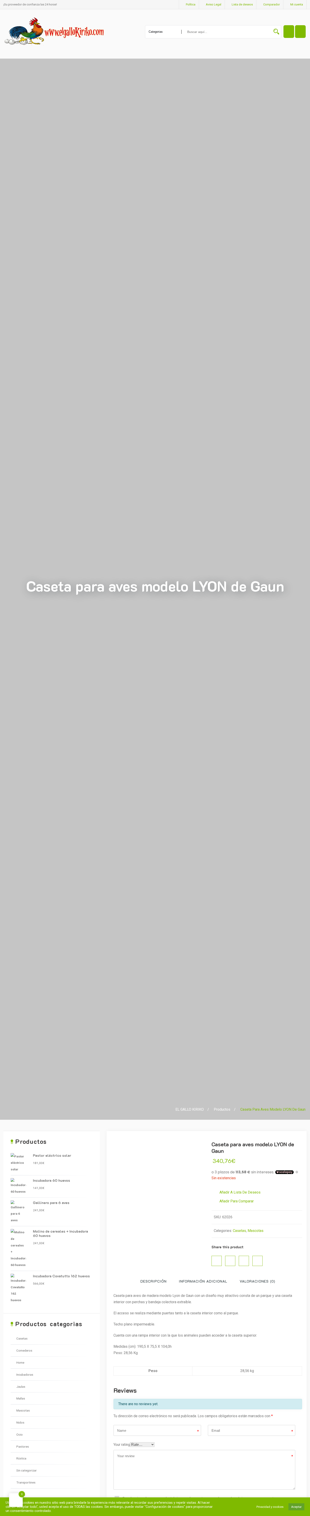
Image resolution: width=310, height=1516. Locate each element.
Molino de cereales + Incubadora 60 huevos (60, 1233)
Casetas (239, 1231)
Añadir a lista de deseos (240, 1192)
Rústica (21, 1458)
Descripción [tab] (153, 1281)
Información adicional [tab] (203, 1281)
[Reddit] (257, 1261)
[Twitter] (230, 1261)
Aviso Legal (213, 4)
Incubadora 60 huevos (51, 1180)
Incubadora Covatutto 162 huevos (61, 1276)
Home (20, 1362)
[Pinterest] (244, 1261)
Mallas (20, 1398)
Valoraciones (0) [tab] (257, 1281)
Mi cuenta (296, 4)
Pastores (22, 1446)
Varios (20, 1494)
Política (190, 4)
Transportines (25, 1482)
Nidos (20, 1422)
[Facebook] (217, 1261)
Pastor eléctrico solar (52, 1155)
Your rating (121, 1444)
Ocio (19, 1434)
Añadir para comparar (236, 1201)
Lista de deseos (242, 4)
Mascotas (255, 1231)
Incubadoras (24, 1374)
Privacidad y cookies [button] (269, 1507)
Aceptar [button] (296, 1507)
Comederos (24, 1350)
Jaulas (20, 1386)
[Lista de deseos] (300, 31)
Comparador (271, 4)
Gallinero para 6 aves (51, 1202)
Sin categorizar (26, 1470)
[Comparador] (288, 31)
